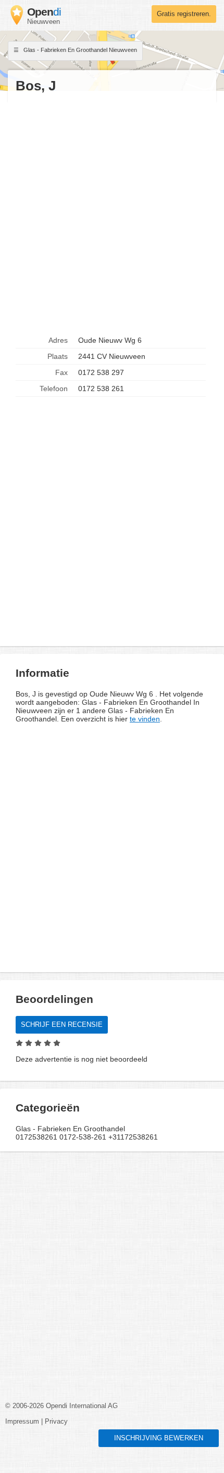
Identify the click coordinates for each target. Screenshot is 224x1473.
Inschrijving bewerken (158, 1438)
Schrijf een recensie (62, 1024)
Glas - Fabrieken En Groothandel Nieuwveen (79, 50)
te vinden (145, 719)
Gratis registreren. (184, 14)
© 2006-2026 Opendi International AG (61, 1406)
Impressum (22, 1421)
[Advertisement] (112, 213)
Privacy (56, 1421)
